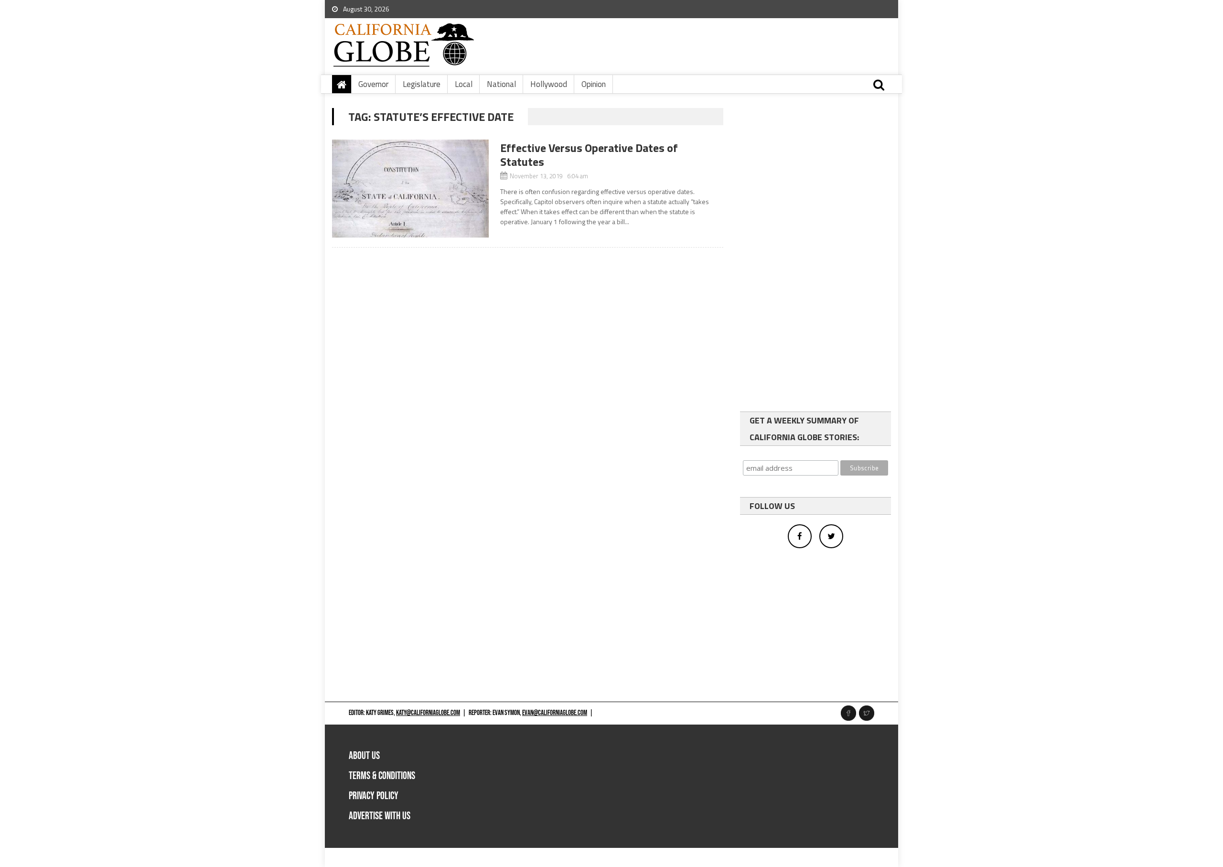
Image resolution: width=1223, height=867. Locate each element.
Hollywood (548, 84)
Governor (373, 84)
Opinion (593, 84)
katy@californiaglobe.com (428, 712)
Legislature (421, 84)
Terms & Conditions (382, 775)
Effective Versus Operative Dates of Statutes (589, 154)
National (501, 84)
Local (463, 84)
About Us (364, 755)
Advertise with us (379, 816)
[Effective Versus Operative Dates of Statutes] (410, 189)
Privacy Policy (373, 796)
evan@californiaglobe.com (554, 712)
